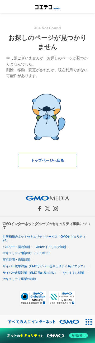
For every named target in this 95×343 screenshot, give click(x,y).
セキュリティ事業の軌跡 (19, 279)
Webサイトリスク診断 (51, 247)
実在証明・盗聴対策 (16, 259)
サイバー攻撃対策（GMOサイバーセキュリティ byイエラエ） (44, 266)
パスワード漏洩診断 (16, 247)
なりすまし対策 (73, 273)
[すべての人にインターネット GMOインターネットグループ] (41, 321)
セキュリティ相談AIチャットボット (27, 253)
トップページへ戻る (47, 160)
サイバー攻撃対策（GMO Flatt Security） (30, 273)
